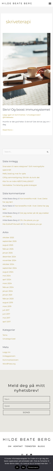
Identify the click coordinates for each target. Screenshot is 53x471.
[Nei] (50, 463)
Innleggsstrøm (9, 356)
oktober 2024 (8, 264)
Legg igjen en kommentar (14, 115)
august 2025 (8, 245)
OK (17, 467)
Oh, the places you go (29, 220)
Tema (5, 335)
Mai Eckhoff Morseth (11, 224)
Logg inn (6, 352)
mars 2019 (7, 306)
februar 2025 (8, 249)
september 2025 (10, 241)
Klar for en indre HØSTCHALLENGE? (18, 181)
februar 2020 (8, 299)
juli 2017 (6, 310)
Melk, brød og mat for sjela (14, 174)
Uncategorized (33, 115)
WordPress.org (9, 364)
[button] (50, 3)
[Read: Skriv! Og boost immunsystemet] (26, 69)
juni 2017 (6, 314)
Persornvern (33, 467)
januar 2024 (8, 291)
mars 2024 (7, 283)
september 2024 (10, 268)
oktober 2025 (8, 237)
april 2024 (7, 279)
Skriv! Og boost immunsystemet (26, 109)
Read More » (8, 129)
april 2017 (7, 322)
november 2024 (9, 260)
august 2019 (8, 302)
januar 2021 (7, 295)
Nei (23, 467)
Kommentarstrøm (10, 360)
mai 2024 (7, 276)
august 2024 (8, 272)
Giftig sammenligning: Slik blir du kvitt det (21, 177)
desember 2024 (9, 257)
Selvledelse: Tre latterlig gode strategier (20, 185)
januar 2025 (8, 253)
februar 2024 (8, 287)
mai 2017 (6, 318)
